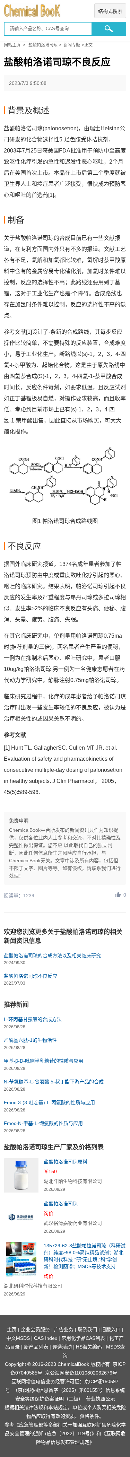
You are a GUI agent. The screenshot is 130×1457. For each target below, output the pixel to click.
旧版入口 (111, 1329)
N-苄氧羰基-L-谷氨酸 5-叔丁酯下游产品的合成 (54, 1081)
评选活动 (62, 1347)
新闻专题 (71, 45)
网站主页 (12, 45)
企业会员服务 (35, 1329)
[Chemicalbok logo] (65, 10)
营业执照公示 (100, 1399)
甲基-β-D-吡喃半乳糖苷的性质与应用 (43, 1061)
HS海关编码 (89, 1347)
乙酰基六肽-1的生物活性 (30, 1040)
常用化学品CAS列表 (83, 1338)
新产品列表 (36, 1347)
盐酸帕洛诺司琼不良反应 (30, 976)
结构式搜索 (110, 11)
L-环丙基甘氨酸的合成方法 (33, 1019)
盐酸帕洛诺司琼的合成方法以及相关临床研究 (52, 955)
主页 (12, 1329)
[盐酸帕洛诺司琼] (21, 1217)
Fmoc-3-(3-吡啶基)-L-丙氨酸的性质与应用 (49, 1102)
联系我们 (87, 1329)
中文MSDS (18, 1338)
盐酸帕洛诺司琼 (43, 45)
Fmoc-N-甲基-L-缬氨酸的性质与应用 (43, 1123)
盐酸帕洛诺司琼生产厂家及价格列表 (54, 1147)
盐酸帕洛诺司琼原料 (65, 1161)
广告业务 (63, 1329)
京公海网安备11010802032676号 (81, 1373)
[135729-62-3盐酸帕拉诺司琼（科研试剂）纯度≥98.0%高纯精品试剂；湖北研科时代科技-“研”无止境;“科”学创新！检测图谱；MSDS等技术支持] (21, 1259)
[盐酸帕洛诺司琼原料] (21, 1175)
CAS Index (45, 1338)
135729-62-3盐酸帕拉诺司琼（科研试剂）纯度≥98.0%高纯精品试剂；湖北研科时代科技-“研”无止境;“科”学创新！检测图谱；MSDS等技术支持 (84, 1256)
